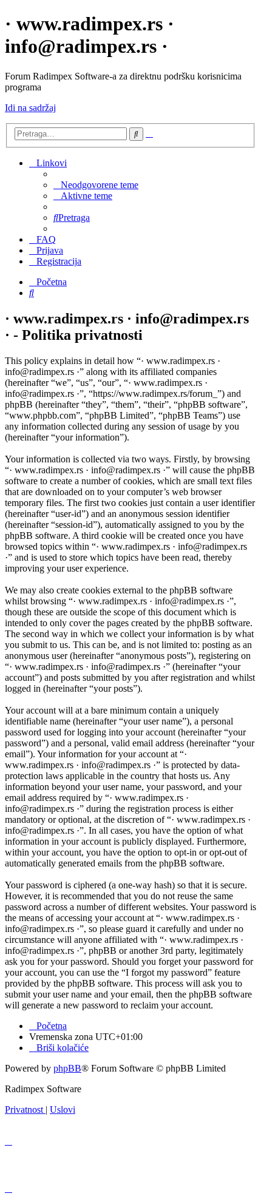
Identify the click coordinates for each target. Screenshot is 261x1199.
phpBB (67, 1068)
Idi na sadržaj (30, 108)
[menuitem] (95, 185)
